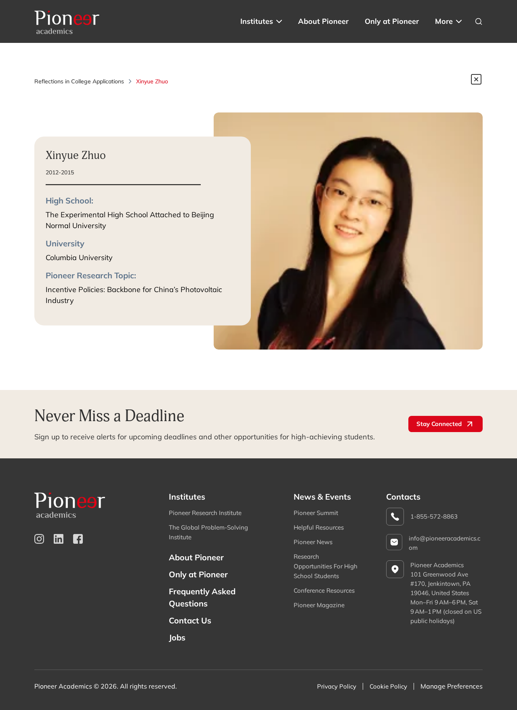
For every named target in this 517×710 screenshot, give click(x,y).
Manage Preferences (451, 686)
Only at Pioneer (392, 21)
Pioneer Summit (316, 513)
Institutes (256, 21)
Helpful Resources (319, 527)
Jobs (177, 637)
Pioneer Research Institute (205, 513)
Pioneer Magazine (319, 605)
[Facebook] (78, 539)
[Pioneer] (67, 21)
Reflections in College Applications (79, 81)
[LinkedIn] (58, 539)
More (444, 21)
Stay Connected (439, 424)
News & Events (322, 497)
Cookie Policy (388, 686)
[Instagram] (39, 539)
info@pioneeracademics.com (444, 542)
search (479, 21)
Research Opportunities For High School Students (325, 566)
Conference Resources (324, 590)
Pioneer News (313, 542)
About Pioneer (323, 21)
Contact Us (190, 620)
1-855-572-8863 (434, 516)
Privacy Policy (336, 686)
